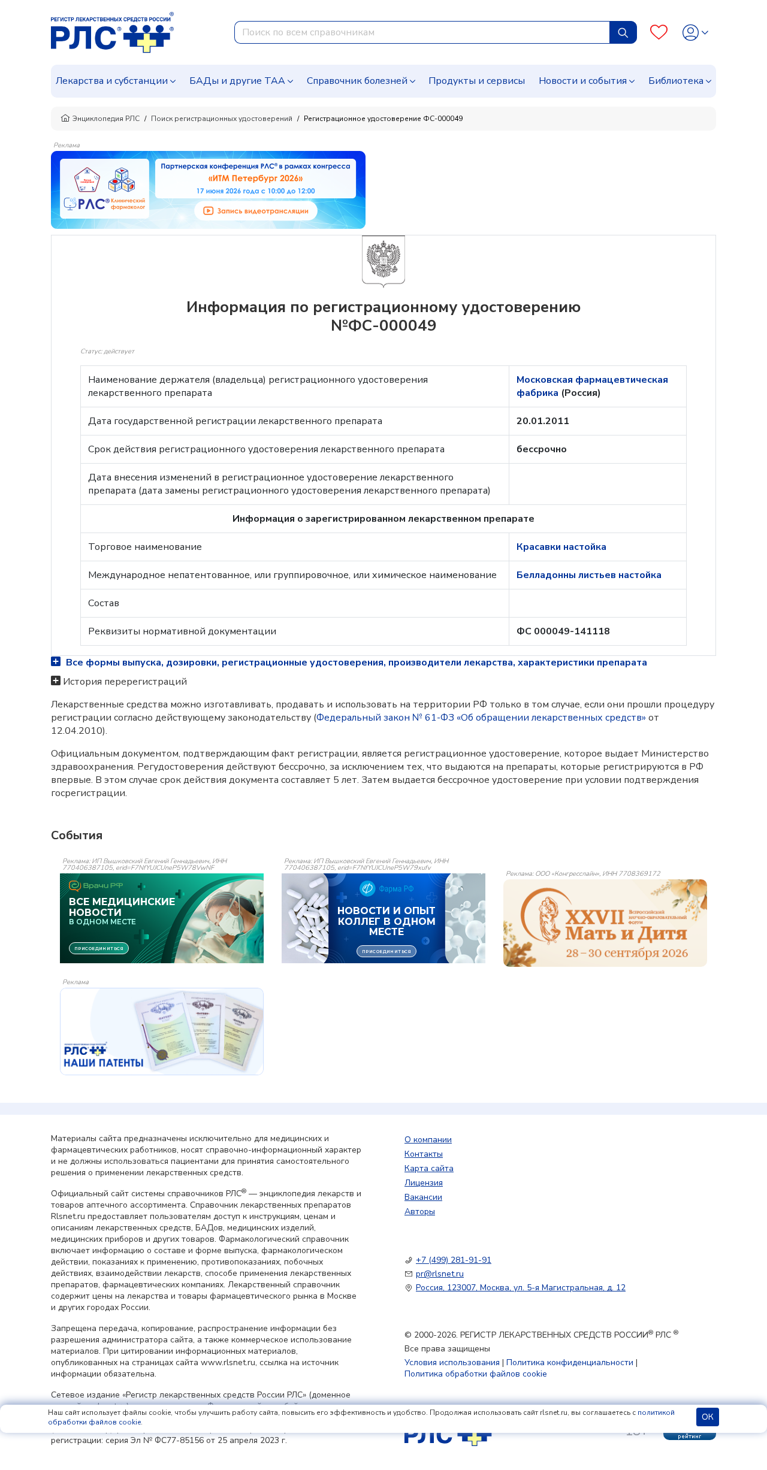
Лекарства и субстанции (112, 80)
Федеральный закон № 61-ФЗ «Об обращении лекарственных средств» (481, 717)
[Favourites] (659, 33)
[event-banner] (605, 923)
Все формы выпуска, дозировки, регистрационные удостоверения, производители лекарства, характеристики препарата (355, 662)
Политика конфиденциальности (569, 1362)
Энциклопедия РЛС (106, 118)
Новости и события (583, 80)
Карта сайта (429, 1168)
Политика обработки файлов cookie (475, 1374)
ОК (708, 1417)
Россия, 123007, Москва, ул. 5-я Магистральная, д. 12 (521, 1287)
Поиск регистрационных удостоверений (221, 118)
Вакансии (423, 1197)
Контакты (423, 1154)
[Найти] (623, 32)
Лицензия (423, 1182)
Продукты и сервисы (476, 80)
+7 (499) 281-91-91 (453, 1260)
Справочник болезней (357, 80)
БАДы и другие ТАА (237, 80)
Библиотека (675, 80)
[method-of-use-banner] (208, 189)
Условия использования (452, 1362)
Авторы (419, 1211)
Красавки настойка (561, 546)
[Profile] (695, 32)
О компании (428, 1139)
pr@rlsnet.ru (440, 1274)
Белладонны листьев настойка (589, 575)
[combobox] (422, 32)
